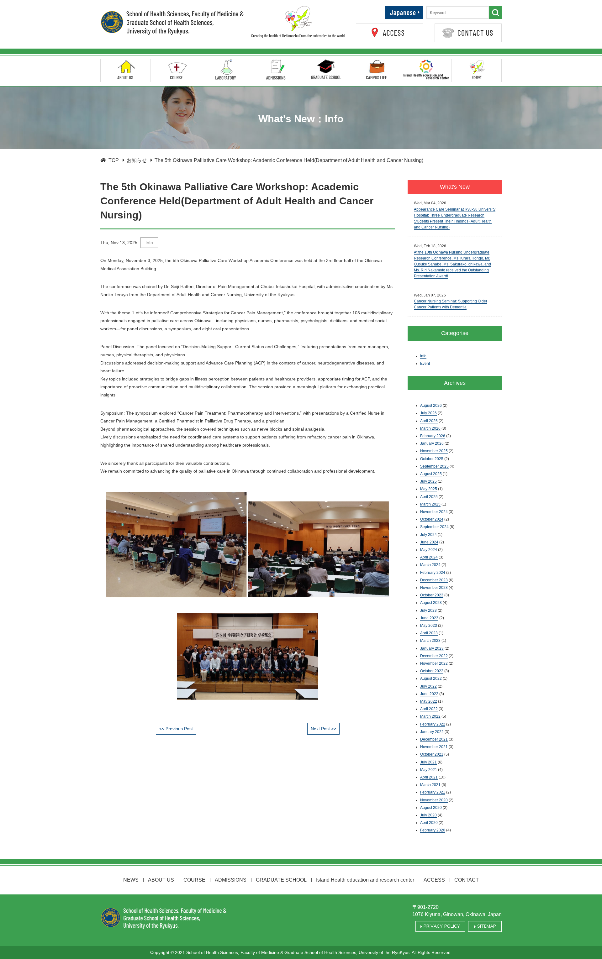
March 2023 (430, 640)
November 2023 (434, 587)
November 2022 (434, 663)
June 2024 (429, 542)
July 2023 (428, 610)
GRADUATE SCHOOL (281, 880)
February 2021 (432, 792)
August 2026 (431, 405)
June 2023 (429, 618)
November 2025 (434, 451)
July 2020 (428, 815)
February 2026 (432, 436)
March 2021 (430, 785)
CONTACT (466, 880)
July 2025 (428, 481)
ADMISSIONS (230, 880)
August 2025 (431, 474)
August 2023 (431, 602)
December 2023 (434, 580)
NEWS (131, 880)
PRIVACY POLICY (441, 927)
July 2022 (428, 686)
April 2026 (429, 421)
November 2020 (434, 800)
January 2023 (432, 648)
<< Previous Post (176, 728)
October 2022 (431, 671)
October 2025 (431, 459)
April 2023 (429, 633)
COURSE (194, 880)
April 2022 (429, 709)
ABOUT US (161, 880)
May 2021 (428, 770)
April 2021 (429, 777)
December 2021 (434, 739)
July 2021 (428, 762)
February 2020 (432, 830)
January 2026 (432, 443)
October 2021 (431, 754)
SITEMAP (486, 927)
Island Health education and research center (365, 880)
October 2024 (431, 519)
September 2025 (434, 466)
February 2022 (432, 724)
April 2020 (429, 822)
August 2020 (431, 807)
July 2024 (428, 534)
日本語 (415, 9)
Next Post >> (323, 728)
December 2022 (434, 656)
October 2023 (431, 595)
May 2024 (428, 550)
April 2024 (429, 557)
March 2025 (430, 504)
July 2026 (428, 413)
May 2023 (428, 625)
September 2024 (434, 527)
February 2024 (432, 572)
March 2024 (430, 565)
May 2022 (428, 701)
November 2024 (434, 512)
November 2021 (434, 747)
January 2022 (432, 732)
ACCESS (434, 880)
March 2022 (430, 716)
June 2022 (429, 694)
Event (425, 363)
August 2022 (431, 678)
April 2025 (429, 497)
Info (149, 242)
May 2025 (428, 489)
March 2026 (430, 428)
